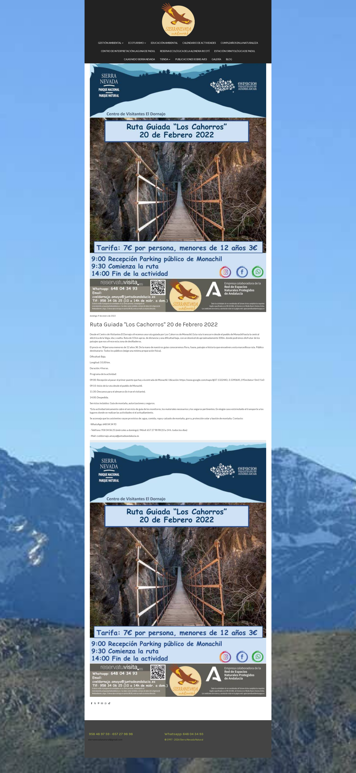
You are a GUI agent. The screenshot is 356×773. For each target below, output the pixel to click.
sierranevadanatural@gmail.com (105, 739)
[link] (178, 19)
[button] (111, 43)
